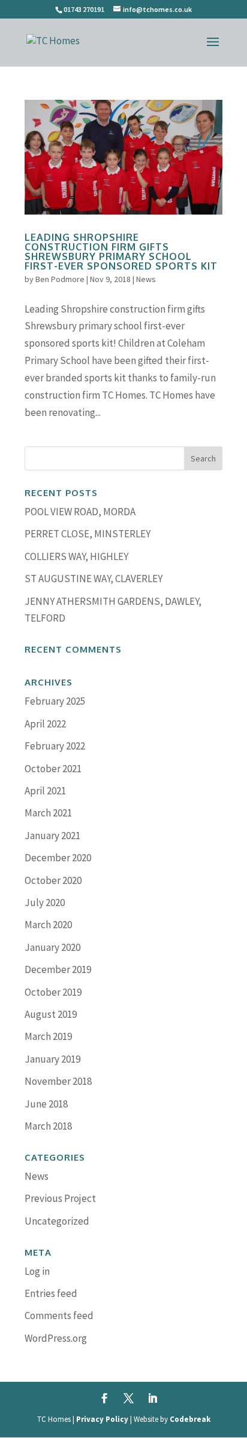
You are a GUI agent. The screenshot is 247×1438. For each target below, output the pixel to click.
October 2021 (53, 768)
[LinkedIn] (152, 1399)
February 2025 (55, 701)
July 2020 (45, 902)
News (146, 279)
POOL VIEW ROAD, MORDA (80, 511)
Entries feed (51, 1293)
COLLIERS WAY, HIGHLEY (76, 556)
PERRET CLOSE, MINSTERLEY (87, 533)
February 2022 (55, 745)
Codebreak (190, 1419)
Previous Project (60, 1198)
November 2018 (58, 1081)
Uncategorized (57, 1221)
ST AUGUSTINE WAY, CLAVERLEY (93, 578)
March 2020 (48, 924)
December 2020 (58, 857)
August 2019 (51, 1014)
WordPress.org (56, 1338)
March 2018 (48, 1126)
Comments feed (59, 1315)
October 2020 (53, 880)
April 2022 (45, 723)
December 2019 (58, 969)
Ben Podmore (60, 279)
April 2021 (45, 790)
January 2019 (52, 1059)
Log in (37, 1271)
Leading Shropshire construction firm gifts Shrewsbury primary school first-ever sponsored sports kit (121, 251)
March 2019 (48, 1036)
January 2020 (52, 947)
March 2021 (48, 812)
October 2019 (53, 992)
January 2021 (52, 835)
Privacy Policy (102, 1419)
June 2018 (46, 1103)
